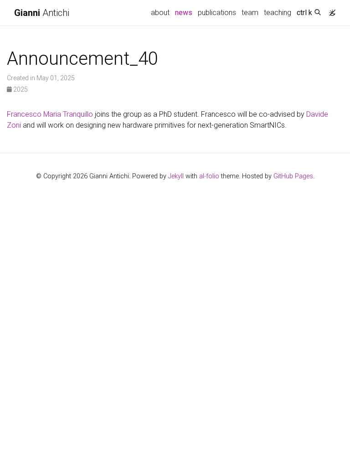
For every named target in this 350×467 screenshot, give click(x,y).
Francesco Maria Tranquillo (50, 114)
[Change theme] (330, 10)
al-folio (209, 176)
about (160, 12)
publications (217, 12)
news (185, 12)
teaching (277, 12)
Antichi (41, 12)
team (250, 12)
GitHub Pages (293, 176)
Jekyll (176, 176)
